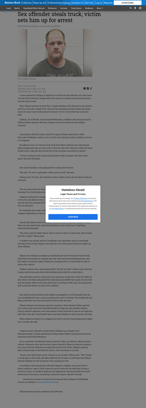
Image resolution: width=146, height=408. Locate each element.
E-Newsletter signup (59, 2)
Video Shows (76, 8)
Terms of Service (80, 198)
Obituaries (52, 8)
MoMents (89, 8)
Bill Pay (89, 2)
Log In (98, 2)
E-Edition (26, 2)
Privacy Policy (87, 201)
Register (108, 2)
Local (8, 8)
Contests (63, 8)
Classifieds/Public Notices (33, 8)
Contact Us (77, 2)
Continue (73, 217)
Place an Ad (39, 2)
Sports (17, 8)
